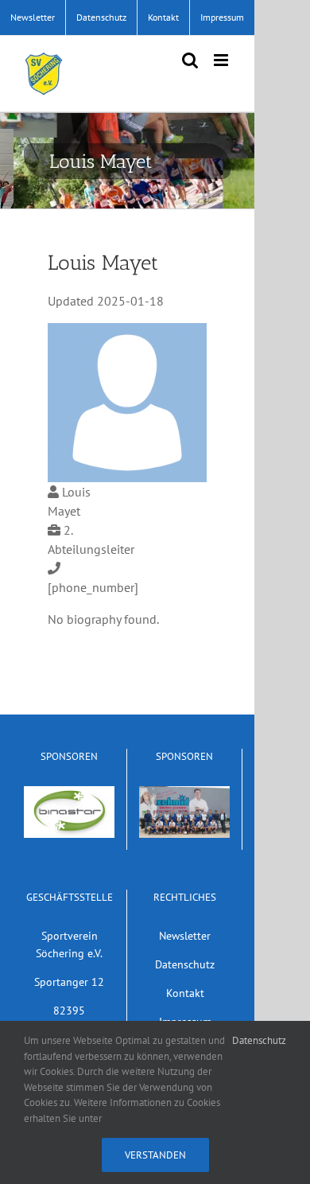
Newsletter (185, 935)
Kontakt (185, 992)
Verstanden (155, 1155)
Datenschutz (185, 964)
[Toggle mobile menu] (222, 60)
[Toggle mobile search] (190, 60)
